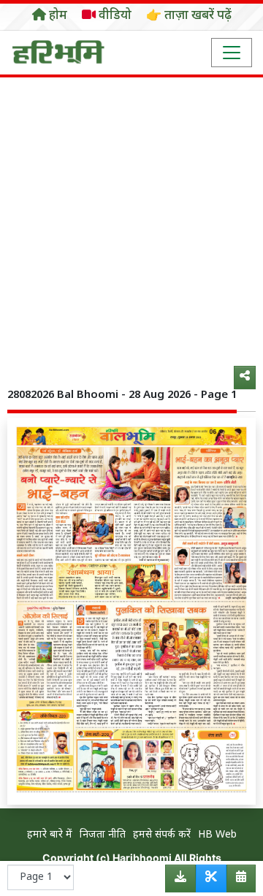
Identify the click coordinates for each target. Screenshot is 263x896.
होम (56, 16)
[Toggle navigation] (231, 52)
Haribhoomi (142, 857)
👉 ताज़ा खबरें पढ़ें (189, 16)
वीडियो (114, 16)
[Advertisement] (131, 216)
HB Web (217, 835)
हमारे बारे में (49, 835)
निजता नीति (103, 835)
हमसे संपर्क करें (162, 835)
